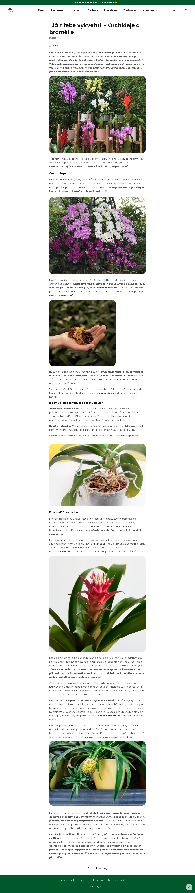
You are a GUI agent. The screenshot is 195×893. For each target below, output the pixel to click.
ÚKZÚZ (123, 880)
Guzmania (66, 551)
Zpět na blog (99, 868)
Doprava (82, 880)
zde (103, 683)
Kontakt (71, 880)
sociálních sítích (109, 393)
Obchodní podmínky (99, 880)
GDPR (115, 880)
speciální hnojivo (107, 287)
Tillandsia (98, 543)
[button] (76, 10)
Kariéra (132, 880)
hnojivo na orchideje (110, 715)
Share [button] (55, 45)
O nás (62, 880)
